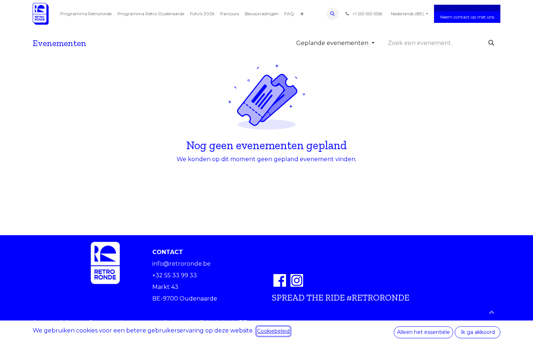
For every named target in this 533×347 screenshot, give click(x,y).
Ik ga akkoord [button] (477, 332)
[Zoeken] (491, 43)
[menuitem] (86, 14)
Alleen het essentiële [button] (423, 332)
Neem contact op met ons (467, 17)
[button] (332, 14)
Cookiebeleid (273, 331)
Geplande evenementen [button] (333, 43)
